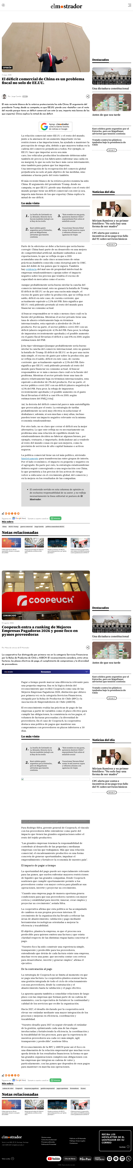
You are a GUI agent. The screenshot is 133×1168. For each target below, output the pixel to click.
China (4, 527)
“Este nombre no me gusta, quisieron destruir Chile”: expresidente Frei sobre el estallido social (73, 217)
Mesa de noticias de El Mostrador (17, 647)
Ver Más (24, 96)
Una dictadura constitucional (110, 88)
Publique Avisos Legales (77, 1141)
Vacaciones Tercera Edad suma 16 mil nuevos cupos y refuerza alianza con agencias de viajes (73, 231)
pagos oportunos (62, 1088)
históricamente (29, 458)
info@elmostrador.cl (18, 1145)
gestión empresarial (48, 1088)
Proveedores (74, 1088)
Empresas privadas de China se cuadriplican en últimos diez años (34, 551)
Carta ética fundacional (48, 1139)
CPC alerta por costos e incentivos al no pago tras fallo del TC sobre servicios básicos (110, 235)
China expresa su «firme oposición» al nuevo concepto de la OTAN (11, 551)
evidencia (31, 269)
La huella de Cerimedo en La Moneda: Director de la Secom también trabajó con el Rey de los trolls (41, 217)
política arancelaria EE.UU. (55, 527)
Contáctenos (74, 1143)
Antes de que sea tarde (106, 114)
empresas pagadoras (32, 1088)
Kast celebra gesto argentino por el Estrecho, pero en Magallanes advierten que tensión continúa (41, 232)
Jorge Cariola (16, 96)
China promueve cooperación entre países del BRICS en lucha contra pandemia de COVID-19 (80, 551)
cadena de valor (7, 1088)
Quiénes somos (46, 1137)
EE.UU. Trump (13, 527)
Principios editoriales (48, 1142)
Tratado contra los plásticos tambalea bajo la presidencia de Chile (109, 142)
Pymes (83, 1088)
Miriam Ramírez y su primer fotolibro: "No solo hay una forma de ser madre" (110, 223)
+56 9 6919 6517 (6, 1145)
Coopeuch (19, 1088)
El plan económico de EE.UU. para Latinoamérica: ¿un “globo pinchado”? (57, 551)
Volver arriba (6, 1159)
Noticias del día (103, 192)
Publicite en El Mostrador (78, 1138)
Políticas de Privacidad (48, 1144)
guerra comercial (26, 527)
